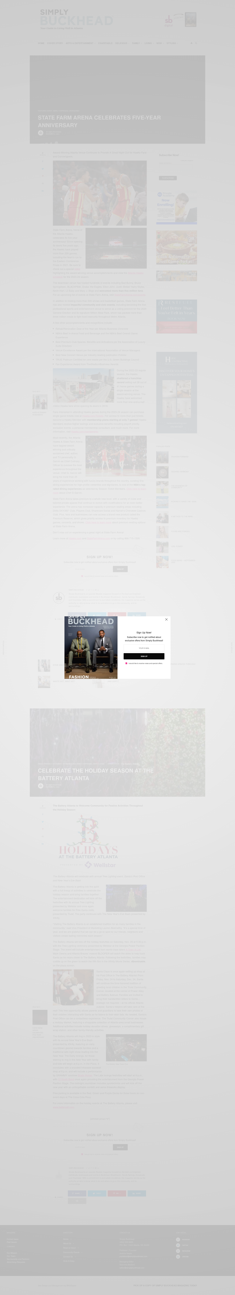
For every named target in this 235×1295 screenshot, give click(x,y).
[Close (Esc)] (166, 621)
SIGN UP (144, 656)
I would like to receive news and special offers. (146, 663)
